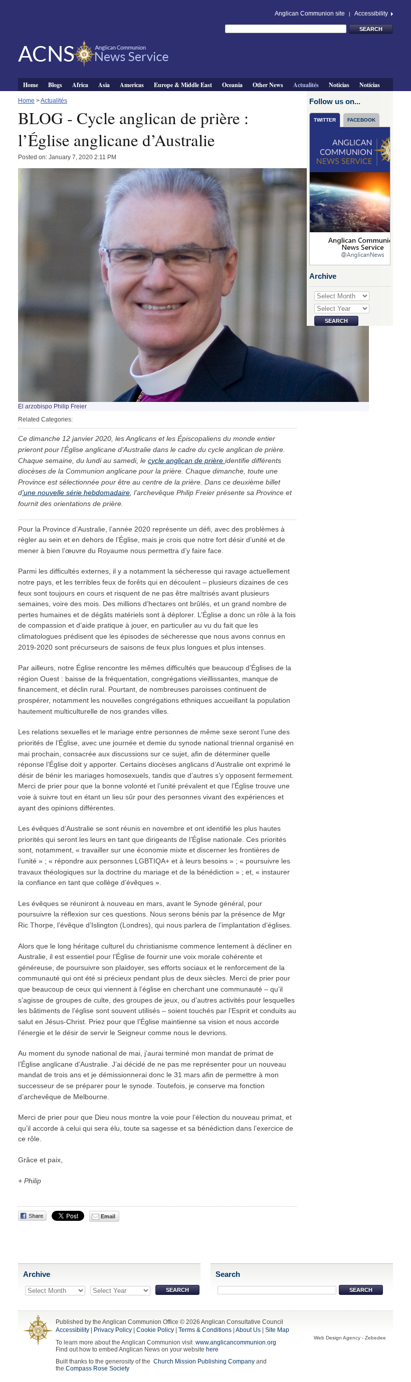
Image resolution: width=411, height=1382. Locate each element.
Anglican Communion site (310, 13)
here (212, 1349)
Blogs (55, 85)
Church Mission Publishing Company (204, 1361)
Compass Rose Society (97, 1368)
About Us (248, 1329)
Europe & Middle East (183, 85)
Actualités (306, 85)
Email (107, 1216)
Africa (80, 85)
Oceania (232, 85)
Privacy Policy (113, 1329)
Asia (104, 85)
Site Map (277, 1329)
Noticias (339, 85)
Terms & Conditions (205, 1329)
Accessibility (371, 13)
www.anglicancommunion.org (235, 1342)
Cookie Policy (155, 1329)
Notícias (369, 85)
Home (30, 85)
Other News (268, 85)
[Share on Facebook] (32, 1215)
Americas (132, 85)
